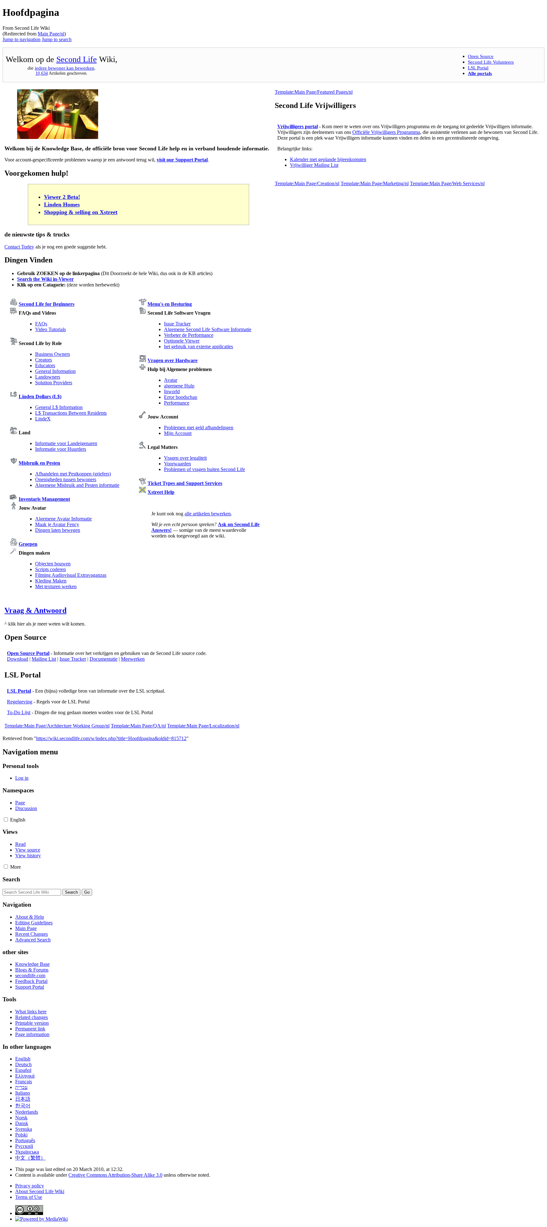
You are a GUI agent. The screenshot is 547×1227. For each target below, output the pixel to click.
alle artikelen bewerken (208, 513)
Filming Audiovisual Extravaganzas (70, 575)
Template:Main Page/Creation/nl (307, 183)
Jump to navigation (22, 39)
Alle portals (480, 73)
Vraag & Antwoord (35, 610)
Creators (43, 359)
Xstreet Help (161, 492)
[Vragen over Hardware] (142, 360)
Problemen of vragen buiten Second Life (204, 469)
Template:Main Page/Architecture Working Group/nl (57, 725)
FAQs (41, 323)
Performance (176, 403)
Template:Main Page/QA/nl (138, 725)
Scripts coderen (50, 569)
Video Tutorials (50, 329)
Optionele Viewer (181, 340)
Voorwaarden (177, 463)
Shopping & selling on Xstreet (80, 212)
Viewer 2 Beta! (62, 197)
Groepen (28, 544)
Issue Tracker (177, 323)
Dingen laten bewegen (57, 530)
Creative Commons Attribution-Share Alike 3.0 (115, 1175)
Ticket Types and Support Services (185, 483)
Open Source (481, 56)
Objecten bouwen (53, 563)
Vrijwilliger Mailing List (314, 165)
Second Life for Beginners (46, 304)
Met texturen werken (56, 586)
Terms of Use (28, 1197)
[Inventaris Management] (13, 499)
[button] (6, 819)
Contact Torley (19, 246)
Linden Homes (62, 204)
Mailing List (44, 659)
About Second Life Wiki (39, 1191)
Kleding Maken (50, 580)
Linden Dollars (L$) (40, 396)
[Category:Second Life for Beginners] (13, 304)
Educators (45, 365)
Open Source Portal (28, 653)
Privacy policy (29, 1185)
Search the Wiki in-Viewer (45, 279)
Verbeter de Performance (188, 335)
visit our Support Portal (182, 159)
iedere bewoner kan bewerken (64, 68)
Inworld (172, 391)
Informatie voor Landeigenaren (66, 443)
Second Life (76, 59)
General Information (55, 371)
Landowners (47, 377)
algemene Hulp (179, 385)
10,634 (41, 73)
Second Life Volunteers (491, 62)
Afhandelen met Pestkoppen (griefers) (73, 473)
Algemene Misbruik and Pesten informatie (77, 485)
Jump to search (57, 39)
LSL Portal (478, 67)
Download (17, 659)
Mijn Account (178, 433)
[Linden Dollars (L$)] (13, 396)
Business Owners (52, 354)
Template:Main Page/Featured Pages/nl (314, 92)
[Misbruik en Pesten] (13, 463)
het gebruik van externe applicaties (198, 346)
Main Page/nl (51, 33)
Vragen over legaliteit (185, 458)
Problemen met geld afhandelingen (198, 427)
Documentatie (103, 659)
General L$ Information (59, 407)
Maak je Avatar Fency (57, 524)
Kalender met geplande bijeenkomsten (328, 159)
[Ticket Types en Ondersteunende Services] (142, 483)
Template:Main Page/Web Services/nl (447, 183)
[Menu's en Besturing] (142, 304)
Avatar (170, 380)
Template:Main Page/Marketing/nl (375, 183)
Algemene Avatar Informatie (63, 518)
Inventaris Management (44, 499)
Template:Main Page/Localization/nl (203, 725)
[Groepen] (13, 544)
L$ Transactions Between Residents (71, 413)
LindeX (43, 418)
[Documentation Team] (57, 137)
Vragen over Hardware (173, 360)
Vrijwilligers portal (297, 126)
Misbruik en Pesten (39, 463)
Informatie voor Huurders (60, 449)
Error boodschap (180, 397)
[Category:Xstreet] (142, 492)
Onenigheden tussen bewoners (65, 479)
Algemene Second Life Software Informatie (207, 329)
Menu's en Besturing (170, 304)
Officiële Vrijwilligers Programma (386, 132)
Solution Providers (53, 382)
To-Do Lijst (18, 712)
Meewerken (133, 659)
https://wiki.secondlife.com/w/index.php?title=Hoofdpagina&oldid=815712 (111, 738)
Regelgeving (19, 701)
